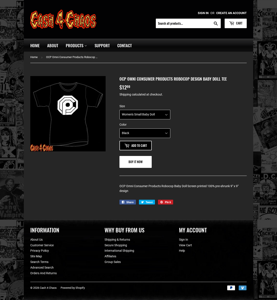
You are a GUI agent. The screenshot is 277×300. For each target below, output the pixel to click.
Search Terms (39, 262)
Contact (124, 45)
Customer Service (42, 245)
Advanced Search (42, 267)
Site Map (36, 256)
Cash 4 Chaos (48, 287)
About (52, 45)
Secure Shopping (116, 245)
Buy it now (136, 161)
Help (182, 250)
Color (123, 124)
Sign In (183, 239)
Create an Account (231, 13)
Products (75, 45)
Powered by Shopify (73, 287)
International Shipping (119, 250)
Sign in (203, 13)
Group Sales (113, 262)
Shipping (125, 94)
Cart (238, 23)
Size (122, 106)
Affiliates (110, 256)
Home (35, 45)
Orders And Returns (43, 273)
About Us (36, 239)
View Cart (185, 245)
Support (102, 45)
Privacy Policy (39, 250)
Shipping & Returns (117, 239)
